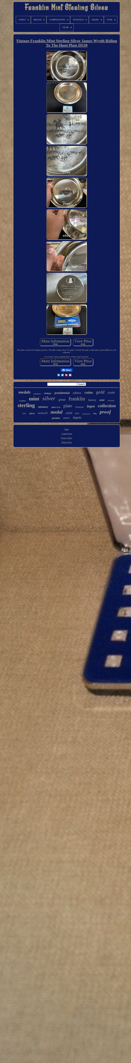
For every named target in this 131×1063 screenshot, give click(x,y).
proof (105, 412)
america (55, 407)
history (92, 400)
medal (56, 412)
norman (111, 400)
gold (100, 392)
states (66, 417)
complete (22, 401)
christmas (79, 407)
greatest (56, 418)
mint (34, 399)
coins (89, 392)
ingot (91, 406)
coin (111, 392)
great (62, 400)
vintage (47, 393)
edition (77, 393)
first (77, 413)
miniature (43, 406)
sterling (26, 405)
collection (107, 405)
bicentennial (86, 414)
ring (94, 413)
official (32, 413)
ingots (77, 417)
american (37, 394)
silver (48, 398)
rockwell (42, 413)
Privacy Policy (66, 438)
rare (24, 413)
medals (25, 392)
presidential (62, 393)
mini (101, 400)
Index (67, 429)
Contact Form (67, 434)
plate (67, 405)
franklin (77, 399)
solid (69, 413)
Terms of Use (67, 442)
